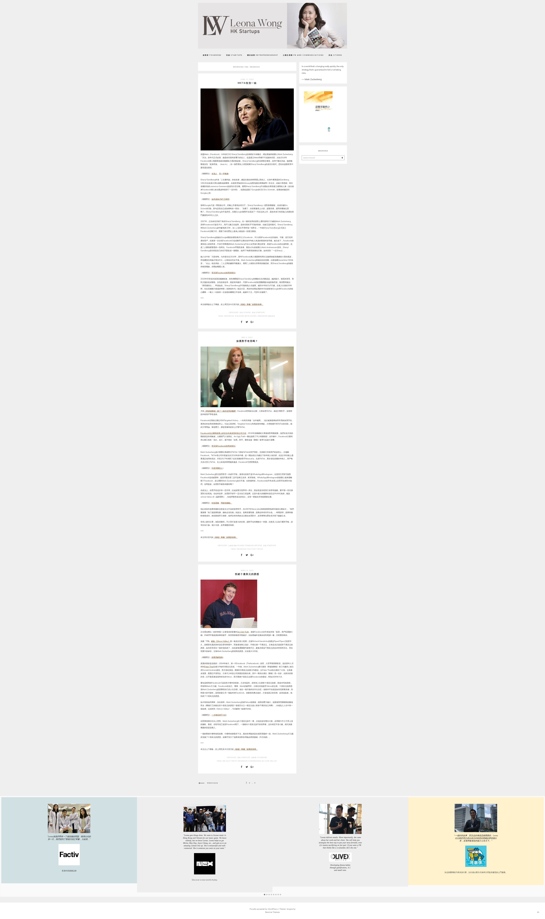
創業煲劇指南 (217, 657)
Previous (212, 783)
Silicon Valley (269, 761)
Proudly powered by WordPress (264, 909)
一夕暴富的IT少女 (219, 715)
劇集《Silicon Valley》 (220, 641)
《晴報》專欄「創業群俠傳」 (251, 304)
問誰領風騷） (226, 503)
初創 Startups (234, 55)
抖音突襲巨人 (217, 468)
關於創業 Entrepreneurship (262, 55)
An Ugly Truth (243, 632)
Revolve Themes (272, 912)
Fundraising (254, 761)
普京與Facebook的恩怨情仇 (223, 273)
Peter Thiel (209, 666)
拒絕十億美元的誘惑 (247, 574)
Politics (251, 549)
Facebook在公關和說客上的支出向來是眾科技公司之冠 (223, 433)
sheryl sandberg (259, 316)
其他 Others (335, 55)
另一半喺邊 (223, 173)
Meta (247, 316)
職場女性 (271, 316)
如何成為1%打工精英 (220, 199)
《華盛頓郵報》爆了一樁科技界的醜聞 (220, 411)
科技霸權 (215, 503)
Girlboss (239, 316)
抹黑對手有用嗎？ (247, 341)
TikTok (259, 549)
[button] (264, 895)
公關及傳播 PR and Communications (303, 55)
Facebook (229, 316)
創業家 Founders (212, 55)
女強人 (214, 173)
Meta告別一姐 (247, 83)
